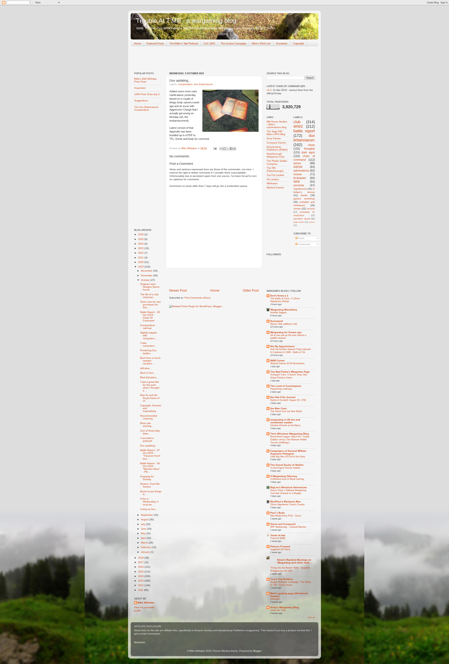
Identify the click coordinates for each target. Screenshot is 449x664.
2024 (141, 243)
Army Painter (274, 138)
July (143, 524)
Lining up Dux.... (149, 509)
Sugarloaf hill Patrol (280, 549)
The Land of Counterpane (285, 386)
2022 (141, 253)
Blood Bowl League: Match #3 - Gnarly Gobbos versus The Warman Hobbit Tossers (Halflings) (289, 439)
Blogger (257, 651)
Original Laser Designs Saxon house (149, 287)
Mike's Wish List (261, 43)
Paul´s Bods (277, 513)
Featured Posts (155, 43)
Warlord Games (275, 187)
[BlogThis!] (224, 148)
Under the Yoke (278, 610)
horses (312, 222)
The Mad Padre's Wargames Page (290, 372)
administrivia (301, 170)
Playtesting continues (281, 389)
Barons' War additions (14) (283, 324)
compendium (185, 84)
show (311, 144)
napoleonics (300, 189)
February (146, 547)
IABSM (297, 166)
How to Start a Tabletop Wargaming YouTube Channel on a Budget (288, 492)
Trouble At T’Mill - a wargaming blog (186, 20)
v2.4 (269, 90)
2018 (141, 557)
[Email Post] (214, 148)
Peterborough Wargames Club (275, 155)
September (147, 515)
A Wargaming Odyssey (283, 476)
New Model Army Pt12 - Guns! (285, 515)
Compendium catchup (147, 326)
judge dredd (298, 222)
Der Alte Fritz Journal (282, 397)
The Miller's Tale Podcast (183, 43)
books (304, 195)
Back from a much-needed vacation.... (150, 361)
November (147, 275)
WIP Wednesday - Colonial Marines (288, 527)
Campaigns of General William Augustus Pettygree (288, 452)
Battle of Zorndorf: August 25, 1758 (288, 400)
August (145, 519)
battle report (304, 131)
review (297, 174)
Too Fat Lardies (275, 175)
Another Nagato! (278, 312)
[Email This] (221, 148)
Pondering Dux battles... (148, 352)
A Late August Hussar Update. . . (287, 467)
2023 (141, 248)
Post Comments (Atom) (197, 297)
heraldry (311, 209)
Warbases (272, 183)
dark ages (308, 152)
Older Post (251, 290)
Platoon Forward (280, 546)
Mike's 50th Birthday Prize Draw (145, 80)
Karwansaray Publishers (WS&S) (277, 148)
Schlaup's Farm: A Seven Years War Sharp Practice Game (288, 376)
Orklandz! (275, 599)
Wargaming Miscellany (283, 309)
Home (137, 43)
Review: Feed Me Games (150, 485)
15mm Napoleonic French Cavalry (287, 504)
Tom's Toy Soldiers (281, 579)
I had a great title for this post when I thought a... (149, 386)
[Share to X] (228, 148)
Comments (303, 244)
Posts (300, 238)
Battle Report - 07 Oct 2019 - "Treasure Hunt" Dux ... (150, 454)
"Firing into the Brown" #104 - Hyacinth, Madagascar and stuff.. (290, 569)
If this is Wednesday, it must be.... (149, 502)
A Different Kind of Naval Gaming (287, 479)
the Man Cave (278, 408)
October (145, 280)
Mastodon (139, 642)
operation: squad (301, 219)
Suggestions (141, 100)
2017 (141, 562)
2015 (141, 571)
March (145, 542)
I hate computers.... (148, 344)
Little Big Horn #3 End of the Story (287, 456)
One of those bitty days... (150, 432)
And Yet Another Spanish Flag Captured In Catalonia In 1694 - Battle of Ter (290, 350)
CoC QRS (209, 43)
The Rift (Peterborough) (275, 169)
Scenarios (281, 43)
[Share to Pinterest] (234, 148)
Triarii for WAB (277, 538)
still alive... (146, 368)
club (296, 122)
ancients (298, 185)
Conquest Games (276, 142)
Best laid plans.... (149, 377)
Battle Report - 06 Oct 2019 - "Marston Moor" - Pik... (150, 467)
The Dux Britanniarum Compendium (146, 108)
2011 (141, 590)
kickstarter (299, 177)
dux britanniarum (203, 84)
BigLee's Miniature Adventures (288, 487)
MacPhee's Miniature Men (285, 501)
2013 (141, 580)
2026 (141, 234)
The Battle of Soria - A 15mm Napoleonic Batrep (285, 300)
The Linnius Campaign (233, 43)
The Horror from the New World (286, 411)
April (143, 538)
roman (297, 208)
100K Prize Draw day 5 (147, 94)
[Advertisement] (194, 59)
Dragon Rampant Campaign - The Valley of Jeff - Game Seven (290, 583)
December (147, 270)
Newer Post (178, 290)
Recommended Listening (148, 417)
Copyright (298, 43)
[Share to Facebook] (231, 148)
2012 (141, 585)
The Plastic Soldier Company (277, 162)
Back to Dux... (148, 373)
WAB (296, 181)
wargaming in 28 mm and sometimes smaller (285, 421)
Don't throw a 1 (279, 295)
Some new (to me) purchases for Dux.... (150, 305)
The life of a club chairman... (149, 296)
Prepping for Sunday (147, 478)
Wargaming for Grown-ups (286, 332)
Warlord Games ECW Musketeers (287, 363)
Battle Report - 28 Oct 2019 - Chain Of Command (150, 316)
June (144, 529)
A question (140, 88)
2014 (141, 576)
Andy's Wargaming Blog (284, 607)
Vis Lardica (273, 179)
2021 (141, 257)
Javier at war (277, 535)
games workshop (304, 198)
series (297, 163)
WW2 (298, 126)
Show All (311, 617)
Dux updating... (148, 445)
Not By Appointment (282, 346)
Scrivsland (276, 321)
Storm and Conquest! (283, 524)
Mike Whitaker (146, 602)
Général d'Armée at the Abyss (285, 425)
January (145, 552)
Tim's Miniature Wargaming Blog (289, 433)
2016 (141, 567)
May (143, 533)
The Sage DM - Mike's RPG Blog (276, 133)
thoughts (309, 148)
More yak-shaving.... (147, 424)
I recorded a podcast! (147, 439)
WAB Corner (277, 360)
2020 (141, 262)
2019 (141, 266)
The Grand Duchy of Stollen (287, 465)
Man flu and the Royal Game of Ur (149, 398)
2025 (141, 239)
